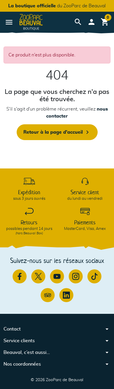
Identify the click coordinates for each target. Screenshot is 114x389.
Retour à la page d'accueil (57, 132)
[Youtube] (57, 276)
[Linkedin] (66, 295)
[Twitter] (38, 276)
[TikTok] (94, 276)
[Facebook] (20, 276)
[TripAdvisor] (48, 295)
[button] (78, 22)
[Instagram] (76, 276)
